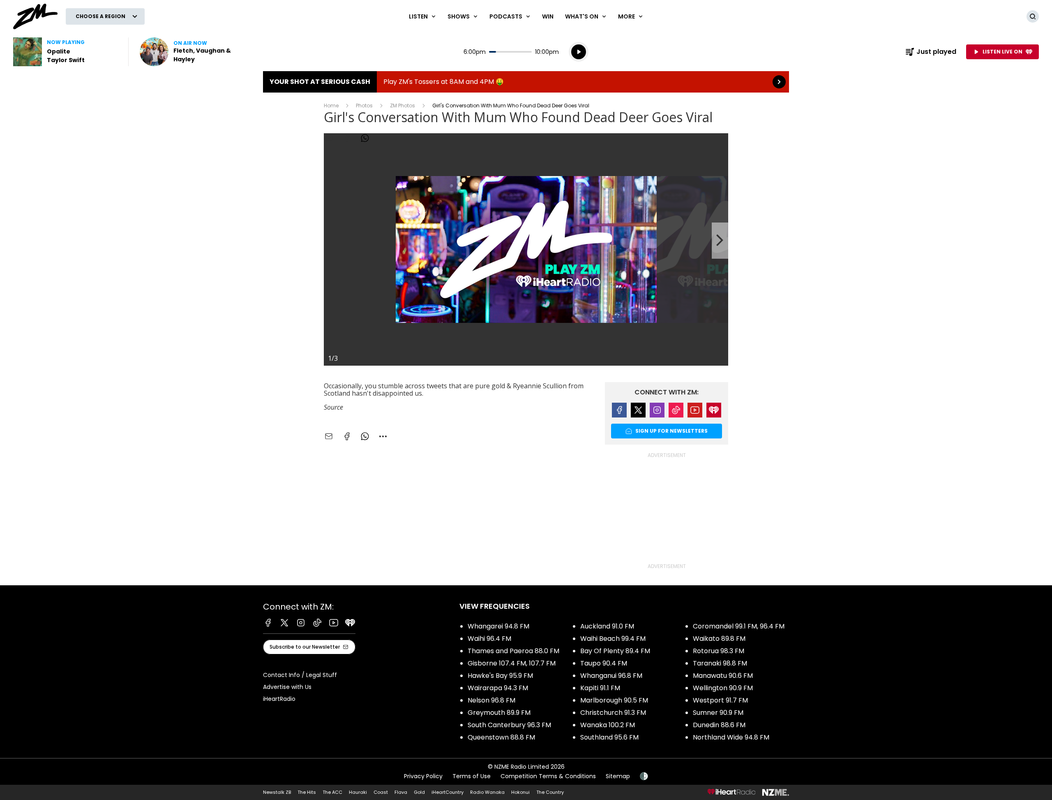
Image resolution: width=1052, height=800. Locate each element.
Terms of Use (471, 776)
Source (333, 407)
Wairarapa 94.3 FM (498, 688)
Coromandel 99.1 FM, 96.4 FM (738, 626)
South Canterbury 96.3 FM (509, 725)
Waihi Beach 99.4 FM (613, 638)
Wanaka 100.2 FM (607, 725)
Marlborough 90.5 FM (614, 700)
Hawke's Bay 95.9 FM (500, 675)
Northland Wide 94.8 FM (731, 737)
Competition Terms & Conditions (548, 776)
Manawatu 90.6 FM (723, 675)
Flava (400, 792)
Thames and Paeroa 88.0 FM (513, 651)
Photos (364, 105)
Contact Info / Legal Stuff (300, 675)
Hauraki (358, 792)
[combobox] (383, 436)
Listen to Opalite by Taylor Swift (65, 51)
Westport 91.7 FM (720, 700)
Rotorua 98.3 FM (718, 651)
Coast (381, 792)
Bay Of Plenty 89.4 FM (615, 651)
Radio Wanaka (487, 792)
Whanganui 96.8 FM (611, 675)
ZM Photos (402, 105)
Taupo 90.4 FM (603, 663)
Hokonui (520, 792)
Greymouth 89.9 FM (499, 712)
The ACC (332, 792)
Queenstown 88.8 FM (501, 737)
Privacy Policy (423, 776)
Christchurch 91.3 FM (613, 712)
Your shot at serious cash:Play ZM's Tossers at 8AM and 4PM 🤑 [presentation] (526, 82)
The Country (550, 792)
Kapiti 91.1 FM (600, 688)
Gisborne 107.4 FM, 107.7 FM (512, 663)
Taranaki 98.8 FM (720, 663)
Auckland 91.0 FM (607, 626)
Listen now (192, 51)
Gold (419, 792)
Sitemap (618, 776)
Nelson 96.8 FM (491, 700)
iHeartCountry (447, 792)
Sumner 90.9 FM (718, 712)
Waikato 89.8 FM (719, 638)
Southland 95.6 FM (609, 737)
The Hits (307, 792)
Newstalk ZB (277, 792)
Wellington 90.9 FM (723, 688)
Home (331, 105)
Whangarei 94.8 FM (498, 626)
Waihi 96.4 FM (489, 638)
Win (548, 16)
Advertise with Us (287, 687)
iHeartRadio (279, 699)
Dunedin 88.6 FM (719, 725)
